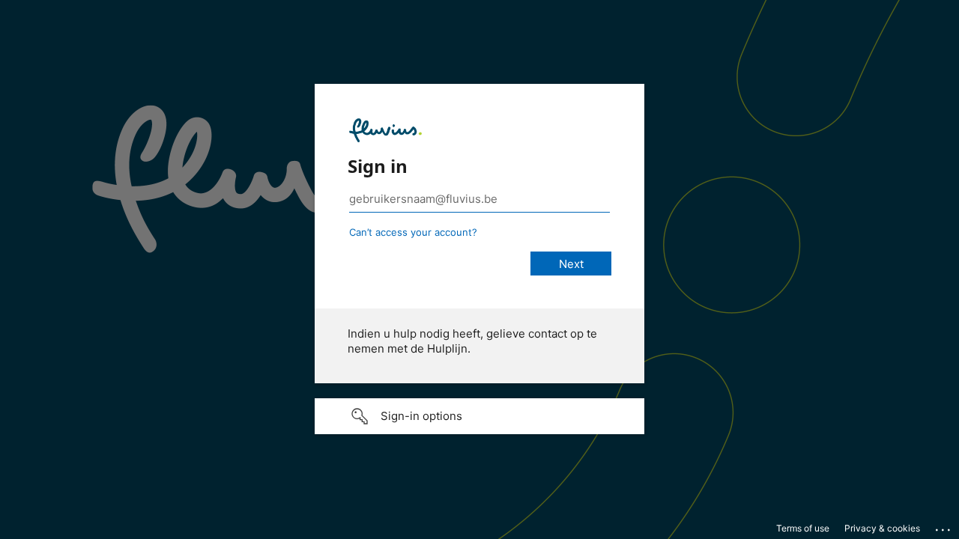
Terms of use (802, 528)
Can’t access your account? (413, 232)
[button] (479, 416)
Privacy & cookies (882, 528)
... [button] (944, 526)
